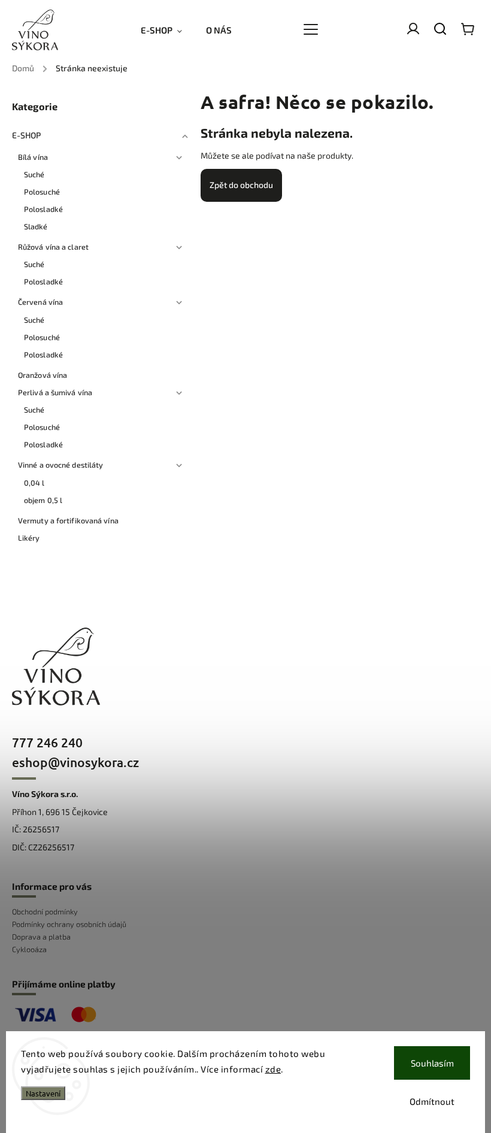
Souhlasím (432, 1063)
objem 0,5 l (43, 500)
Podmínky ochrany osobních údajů (69, 924)
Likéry (29, 538)
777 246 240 (47, 742)
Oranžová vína (42, 375)
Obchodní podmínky (45, 911)
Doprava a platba (41, 936)
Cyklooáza (29, 949)
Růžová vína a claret (53, 247)
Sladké (36, 226)
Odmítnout (432, 1101)
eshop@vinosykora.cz (75, 762)
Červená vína (40, 302)
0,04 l (34, 482)
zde (273, 1069)
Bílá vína (33, 157)
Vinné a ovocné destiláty (60, 464)
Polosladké (43, 209)
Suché (34, 174)
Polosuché (42, 191)
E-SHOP (26, 135)
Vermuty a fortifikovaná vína (68, 520)
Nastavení (43, 1093)
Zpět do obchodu (241, 185)
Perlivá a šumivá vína (55, 392)
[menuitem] (167, 30)
